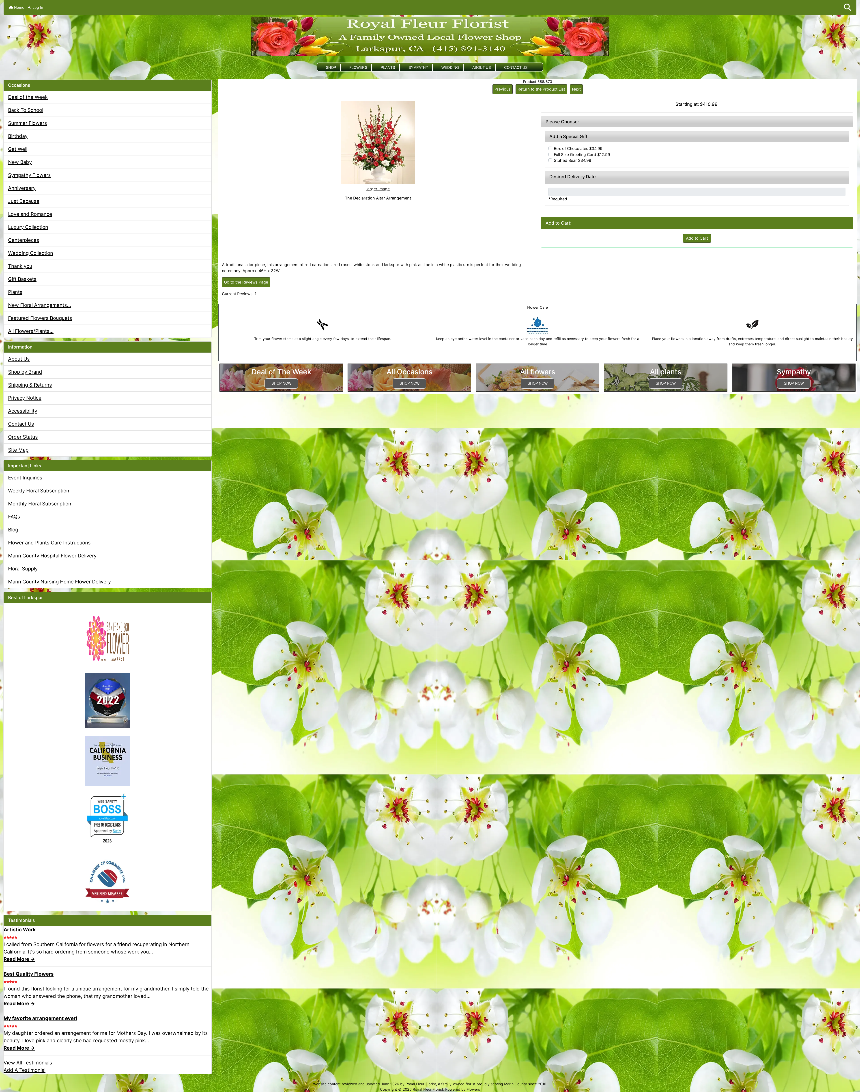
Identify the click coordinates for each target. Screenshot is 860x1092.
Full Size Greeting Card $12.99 (582, 154)
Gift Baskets (22, 279)
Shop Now (281, 383)
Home (18, 7)
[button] (847, 7)
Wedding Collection (30, 253)
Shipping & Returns (30, 385)
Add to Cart (697, 238)
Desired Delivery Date (572, 176)
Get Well (17, 149)
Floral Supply (23, 569)
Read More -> (19, 959)
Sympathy (418, 67)
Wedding (450, 67)
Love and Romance (30, 214)
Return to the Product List (541, 89)
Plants (388, 67)
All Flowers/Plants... (31, 331)
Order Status (23, 437)
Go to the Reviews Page (246, 282)
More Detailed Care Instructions (538, 358)
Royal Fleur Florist (428, 1089)
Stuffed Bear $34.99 (572, 160)
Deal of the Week (28, 97)
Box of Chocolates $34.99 (578, 148)
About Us (481, 67)
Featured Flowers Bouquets (40, 318)
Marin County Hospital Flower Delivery (52, 556)
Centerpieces (23, 240)
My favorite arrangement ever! (40, 1018)
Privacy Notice (24, 398)
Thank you (20, 266)
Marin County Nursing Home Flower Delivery (59, 582)
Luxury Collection (28, 227)
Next (576, 89)
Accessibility (22, 411)
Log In (37, 7)
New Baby (20, 162)
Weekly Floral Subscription (38, 491)
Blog (13, 530)
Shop (331, 67)
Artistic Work (20, 929)
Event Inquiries (25, 478)
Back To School (25, 110)
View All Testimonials (28, 1063)
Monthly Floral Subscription (39, 504)
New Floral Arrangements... (39, 305)
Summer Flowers (27, 123)
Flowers (358, 67)
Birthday (18, 136)
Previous (502, 89)
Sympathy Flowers (29, 175)
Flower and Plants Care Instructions (49, 543)
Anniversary (22, 188)
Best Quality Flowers (29, 974)
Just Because (23, 201)
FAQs (14, 517)
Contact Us (516, 67)
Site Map (18, 450)
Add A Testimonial (24, 1070)
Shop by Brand (25, 372)
